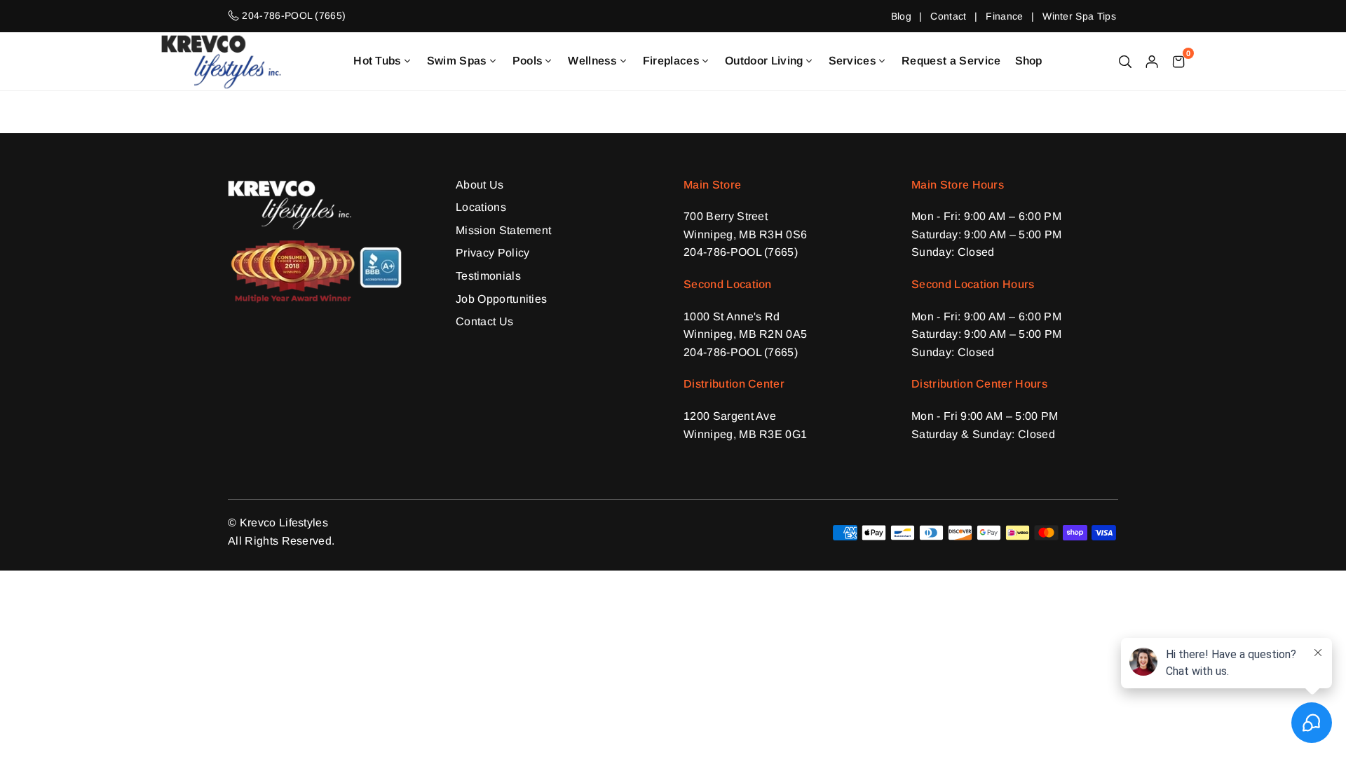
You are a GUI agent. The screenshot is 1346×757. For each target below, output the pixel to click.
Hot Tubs (377, 61)
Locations (481, 207)
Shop (1028, 61)
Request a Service (951, 61)
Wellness (593, 61)
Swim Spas (457, 61)
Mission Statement (503, 230)
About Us (480, 185)
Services (853, 61)
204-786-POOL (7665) (741, 252)
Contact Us (484, 321)
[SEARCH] (1125, 61)
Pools (527, 61)
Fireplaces (671, 61)
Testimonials (488, 276)
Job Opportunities (501, 299)
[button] (1178, 61)
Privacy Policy (492, 253)
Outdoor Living (764, 61)
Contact (948, 16)
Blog (901, 16)
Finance (1004, 16)
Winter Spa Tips (1079, 16)
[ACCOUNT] (1151, 61)
